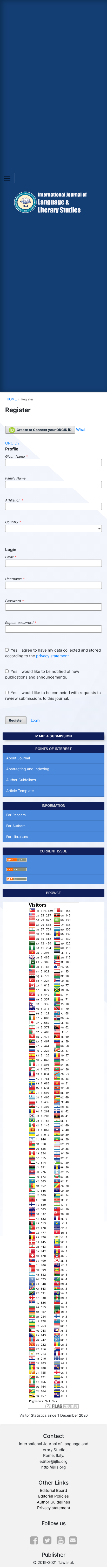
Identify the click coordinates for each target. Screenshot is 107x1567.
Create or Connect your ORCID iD (43, 430)
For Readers (16, 815)
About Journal (18, 758)
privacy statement (52, 655)
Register (16, 720)
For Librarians (17, 837)
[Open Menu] (7, 178)
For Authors (15, 826)
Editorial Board (53, 1490)
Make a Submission (53, 736)
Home (12, 399)
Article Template (20, 790)
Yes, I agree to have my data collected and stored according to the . (53, 653)
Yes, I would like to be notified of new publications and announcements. (42, 674)
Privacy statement (53, 1507)
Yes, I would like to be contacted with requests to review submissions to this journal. (53, 695)
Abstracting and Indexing (27, 769)
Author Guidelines (21, 780)
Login (35, 720)
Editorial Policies (53, 1496)
